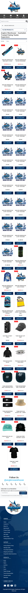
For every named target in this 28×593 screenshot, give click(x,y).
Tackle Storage (7, 571)
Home (5, 522)
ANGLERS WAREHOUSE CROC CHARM (7, 85)
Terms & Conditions (13, 495)
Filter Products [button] (13, 30)
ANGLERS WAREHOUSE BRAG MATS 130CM (7, 60)
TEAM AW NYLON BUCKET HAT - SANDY (20, 412)
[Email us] (5, 585)
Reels (5, 563)
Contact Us (6, 524)
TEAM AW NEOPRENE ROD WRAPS (7, 412)
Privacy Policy (20, 495)
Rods (5, 561)
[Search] (26, 21)
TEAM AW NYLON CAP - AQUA (7, 437)
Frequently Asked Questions (10, 554)
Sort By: (2, 41)
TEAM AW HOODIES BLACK (7, 361)
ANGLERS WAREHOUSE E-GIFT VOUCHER (20, 85)
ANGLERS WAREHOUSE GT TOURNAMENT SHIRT (7, 287)
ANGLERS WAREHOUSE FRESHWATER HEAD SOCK (20, 262)
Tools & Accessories (8, 573)
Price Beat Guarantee (8, 549)
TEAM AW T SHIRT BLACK (14, 462)
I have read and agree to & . (12, 495)
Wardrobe (6, 577)
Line (5, 567)
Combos (5, 565)
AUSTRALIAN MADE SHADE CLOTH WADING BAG (20, 312)
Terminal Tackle (7, 575)
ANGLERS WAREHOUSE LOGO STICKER (20, 286)
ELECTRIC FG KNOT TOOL (7, 336)
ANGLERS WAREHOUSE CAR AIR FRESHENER (20, 60)
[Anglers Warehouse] (14, 6)
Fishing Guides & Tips (9, 538)
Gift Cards (6, 534)
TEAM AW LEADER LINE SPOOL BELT (20, 361)
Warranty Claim (7, 547)
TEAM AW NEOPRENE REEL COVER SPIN (20, 387)
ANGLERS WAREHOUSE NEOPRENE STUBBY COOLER (7, 312)
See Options (7, 293)
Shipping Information (8, 551)
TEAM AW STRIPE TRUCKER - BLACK (20, 437)
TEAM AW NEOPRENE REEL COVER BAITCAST (7, 387)
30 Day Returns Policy (9, 545)
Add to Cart (7, 67)
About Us (6, 526)
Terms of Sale (7, 532)
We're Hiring (6, 536)
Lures (5, 569)
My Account (6, 528)
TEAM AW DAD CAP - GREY (20, 336)
